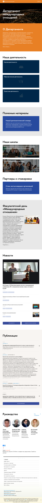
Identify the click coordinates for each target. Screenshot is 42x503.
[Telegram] (5, 445)
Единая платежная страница (9, 483)
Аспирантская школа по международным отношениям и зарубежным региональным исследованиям (19, 147)
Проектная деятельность (11, 91)
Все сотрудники (36, 414)
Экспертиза (5, 292)
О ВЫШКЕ (6, 459)
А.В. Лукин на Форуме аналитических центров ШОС (13, 304)
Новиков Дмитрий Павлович (24, 431)
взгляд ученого (11, 292)
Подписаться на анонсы (30, 323)
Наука (4, 308)
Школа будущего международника (14, 161)
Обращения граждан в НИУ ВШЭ (9, 472)
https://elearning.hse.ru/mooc (9, 494)
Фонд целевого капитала (8, 474)
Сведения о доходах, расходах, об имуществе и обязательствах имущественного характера (20, 477)
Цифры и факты (6, 461)
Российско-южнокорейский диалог (9, 312)
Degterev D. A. (5, 383)
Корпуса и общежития (8, 468)
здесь (26, 499)
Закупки (5, 470)
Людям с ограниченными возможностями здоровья (13, 481)
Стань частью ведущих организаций (19, 186)
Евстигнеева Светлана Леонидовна (34, 431)
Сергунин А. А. (5, 343)
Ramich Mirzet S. (16, 383)
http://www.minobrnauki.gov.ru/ (9, 490)
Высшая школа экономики (9, 1)
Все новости (11, 323)
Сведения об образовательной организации (12, 479)
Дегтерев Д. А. (5, 354)
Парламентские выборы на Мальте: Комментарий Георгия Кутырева (16, 296)
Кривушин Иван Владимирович (16, 430)
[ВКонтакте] (3, 445)
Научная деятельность (10, 62)
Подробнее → (6, 244)
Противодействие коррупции (9, 475)
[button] (19, 458)
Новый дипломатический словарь (18, 120)
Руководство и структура (8, 463)
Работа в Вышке (6, 485)
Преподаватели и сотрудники (9, 466)
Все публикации (21, 403)
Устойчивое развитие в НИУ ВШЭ (10, 465)
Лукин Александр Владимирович (6, 431)
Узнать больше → (6, 46)
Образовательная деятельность (13, 77)
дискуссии (8, 316)
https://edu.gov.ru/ (7, 492)
